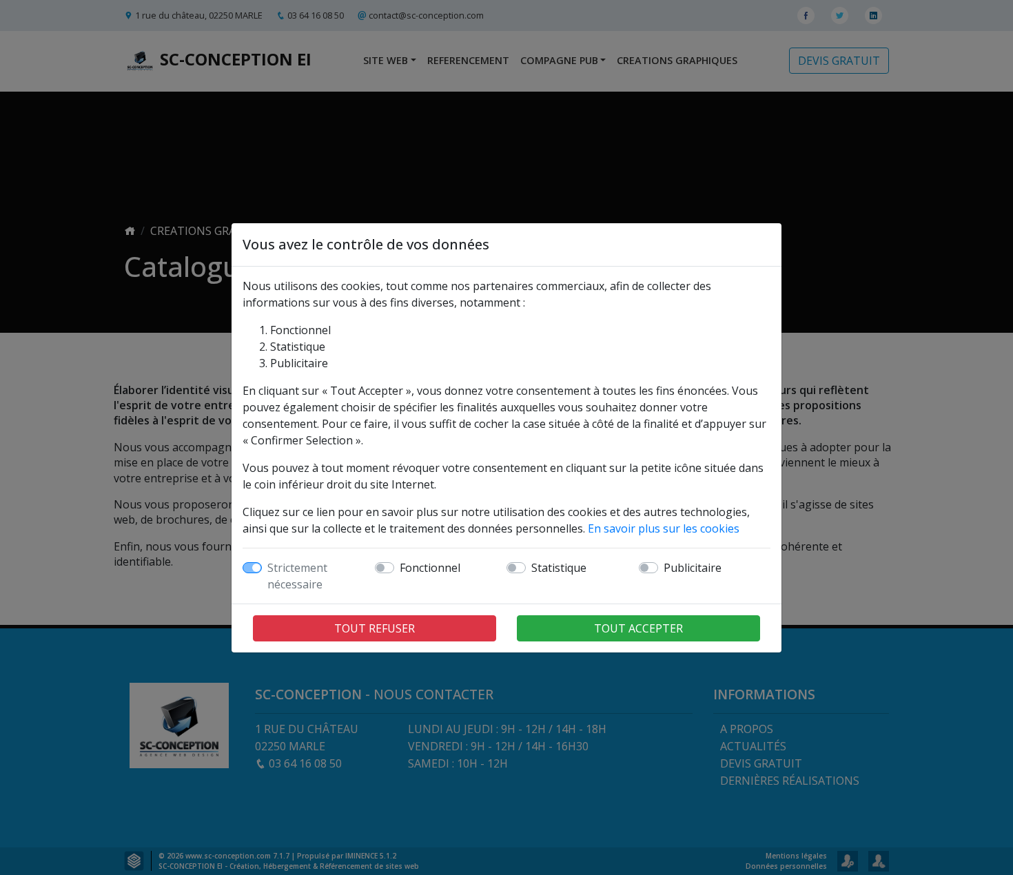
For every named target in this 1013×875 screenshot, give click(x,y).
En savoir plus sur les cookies (663, 528)
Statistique (558, 567)
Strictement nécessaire (297, 576)
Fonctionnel (430, 567)
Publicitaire (693, 567)
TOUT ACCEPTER (638, 628)
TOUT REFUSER (374, 628)
